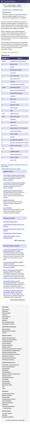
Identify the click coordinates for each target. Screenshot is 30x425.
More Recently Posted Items (17, 300)
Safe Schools (5, 379)
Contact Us (4, 314)
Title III (3, 388)
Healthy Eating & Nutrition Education (13, 6)
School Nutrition (7, 208)
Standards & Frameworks (8, 359)
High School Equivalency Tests (9, 352)
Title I (3, 386)
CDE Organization (6, 313)
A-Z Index (4, 413)
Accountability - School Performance (10, 364)
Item (20, 58)
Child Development (6, 372)
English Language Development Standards (12, 348)
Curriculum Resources (7, 345)
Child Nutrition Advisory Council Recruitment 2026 (11, 237)
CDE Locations (5, 309)
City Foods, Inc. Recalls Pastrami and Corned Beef (13, 291)
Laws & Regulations (6, 400)
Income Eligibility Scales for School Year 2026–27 (13, 229)
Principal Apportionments (8, 377)
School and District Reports (8, 406)
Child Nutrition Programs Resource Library (14, 183)
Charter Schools (6, 368)
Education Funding (6, 347)
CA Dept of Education (10, 1)
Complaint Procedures (7, 341)
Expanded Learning (6, 375)
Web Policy (4, 415)
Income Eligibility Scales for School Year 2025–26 (13, 225)
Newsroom (4, 320)
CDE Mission (5, 311)
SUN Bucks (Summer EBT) (10, 222)
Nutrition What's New (8, 200)
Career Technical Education (8, 366)
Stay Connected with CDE (8, 322)
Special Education (6, 383)
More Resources (7, 408)
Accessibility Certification (7, 417)
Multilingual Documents (7, 402)
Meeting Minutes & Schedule (8, 331)
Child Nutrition (5, 370)
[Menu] (2, 1)
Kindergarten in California (8, 356)
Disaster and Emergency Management (11, 374)
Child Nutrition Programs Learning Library (14, 175)
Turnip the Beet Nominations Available (13, 262)
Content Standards (6, 343)
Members (4, 332)
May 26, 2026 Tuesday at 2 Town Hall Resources (13, 271)
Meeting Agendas (6, 329)
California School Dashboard (8, 337)
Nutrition (19, 5)
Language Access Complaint (8, 399)
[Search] (28, 1)
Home (4, 5)
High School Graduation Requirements (11, 354)
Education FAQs (6, 397)
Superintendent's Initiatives (8, 324)
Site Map (10, 413)
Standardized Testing (7, 384)
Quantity (5, 58)
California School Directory (8, 393)
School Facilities (6, 381)
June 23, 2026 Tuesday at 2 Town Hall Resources (13, 250)
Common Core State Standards (9, 339)
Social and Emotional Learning (9, 358)
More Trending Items (19, 240)
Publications (5, 404)
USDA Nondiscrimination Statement (12, 233)
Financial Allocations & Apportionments (11, 350)
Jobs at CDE (5, 318)
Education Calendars (7, 395)
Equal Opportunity (6, 316)
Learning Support (12, 5)
